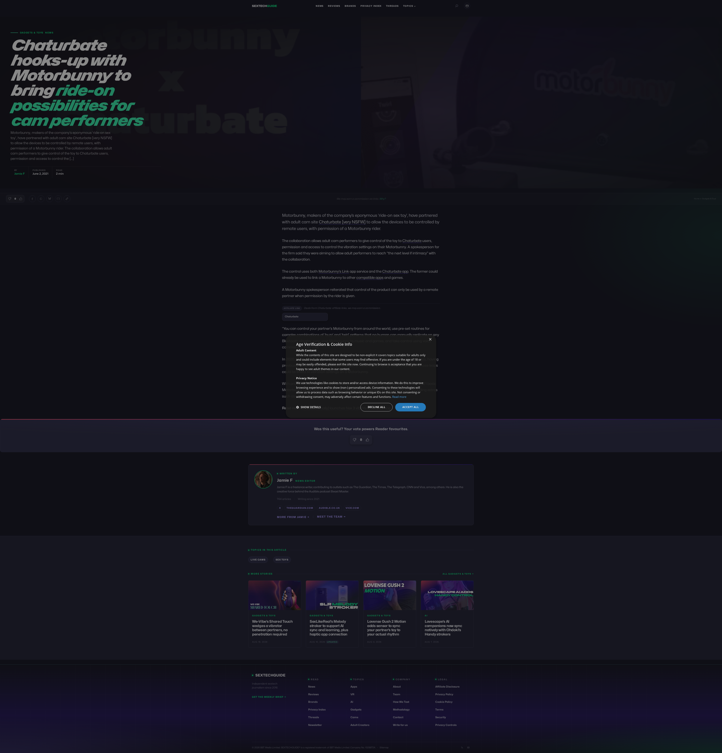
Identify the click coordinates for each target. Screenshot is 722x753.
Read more (399, 397)
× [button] (430, 339)
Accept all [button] (410, 407)
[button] (308, 407)
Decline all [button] (376, 407)
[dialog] (361, 376)
